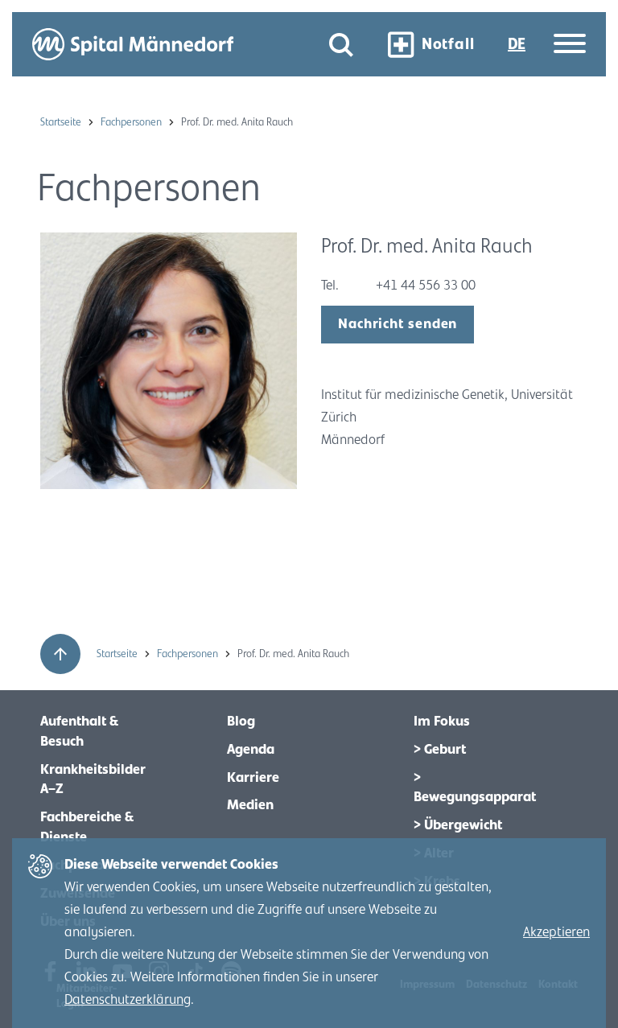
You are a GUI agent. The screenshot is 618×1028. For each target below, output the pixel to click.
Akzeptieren (556, 932)
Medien (250, 805)
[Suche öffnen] (341, 44)
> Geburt (440, 749)
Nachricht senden (397, 324)
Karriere (253, 778)
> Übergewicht (458, 825)
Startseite (62, 122)
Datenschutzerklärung (127, 1000)
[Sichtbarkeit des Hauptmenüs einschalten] (570, 45)
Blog (241, 721)
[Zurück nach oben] (60, 654)
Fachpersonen (132, 122)
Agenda (250, 749)
